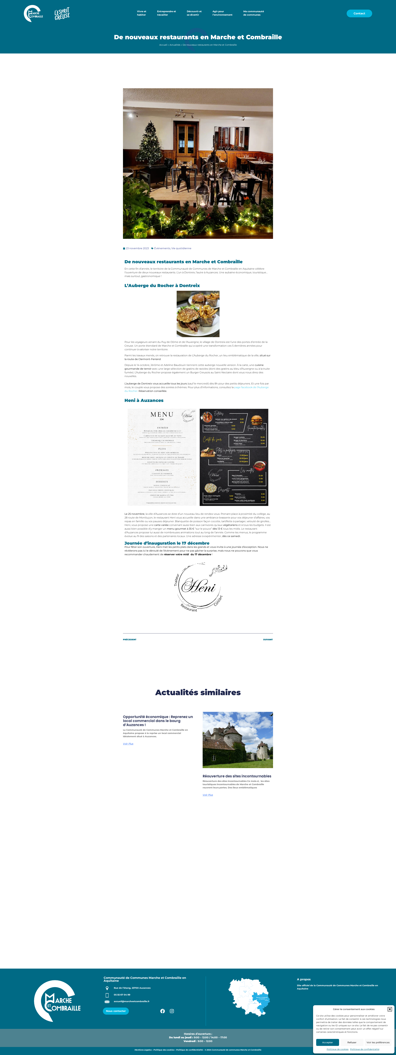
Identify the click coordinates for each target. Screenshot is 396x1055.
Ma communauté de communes (253, 13)
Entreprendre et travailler (166, 13)
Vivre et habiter (141, 13)
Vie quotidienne (181, 248)
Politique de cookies (338, 1049)
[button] (389, 1009)
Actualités (175, 45)
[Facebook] (162, 1011)
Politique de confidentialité (364, 1049)
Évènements (162, 248)
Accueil (163, 45)
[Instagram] (171, 1011)
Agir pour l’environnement (222, 13)
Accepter (327, 1042)
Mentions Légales (143, 1050)
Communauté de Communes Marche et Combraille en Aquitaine (145, 979)
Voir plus (128, 744)
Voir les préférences (378, 1042)
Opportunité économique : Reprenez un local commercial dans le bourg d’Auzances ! (158, 720)
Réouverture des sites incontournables (237, 776)
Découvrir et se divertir (194, 13)
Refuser (351, 1042)
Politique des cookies (163, 1050)
